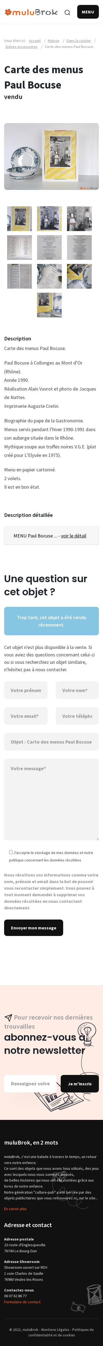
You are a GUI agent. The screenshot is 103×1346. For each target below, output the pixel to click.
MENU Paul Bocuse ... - (49, 536)
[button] (88, 12)
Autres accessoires (21, 46)
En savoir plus (15, 1208)
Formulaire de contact (22, 1301)
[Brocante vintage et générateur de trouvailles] (31, 11)
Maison (53, 40)
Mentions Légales (55, 1329)
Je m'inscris (80, 1083)
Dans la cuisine (78, 40)
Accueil (35, 40)
